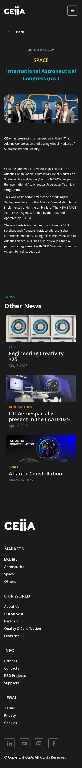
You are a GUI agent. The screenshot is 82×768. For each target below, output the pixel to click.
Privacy (10, 715)
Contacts (11, 668)
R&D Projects (15, 675)
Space (9, 574)
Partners (11, 621)
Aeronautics (14, 566)
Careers (10, 661)
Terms (9, 708)
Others (10, 581)
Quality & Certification (22, 628)
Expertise (12, 636)
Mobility (10, 559)
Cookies (10, 722)
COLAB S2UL (14, 614)
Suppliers (11, 683)
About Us (11, 606)
